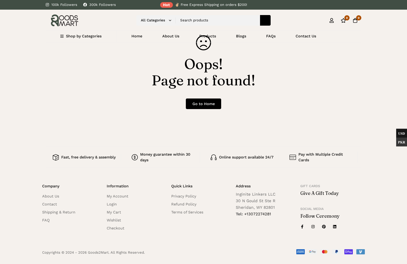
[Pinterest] (324, 227)
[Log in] (332, 20)
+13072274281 (257, 214)
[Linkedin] (335, 227)
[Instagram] (313, 227)
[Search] (265, 20)
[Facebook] (302, 227)
